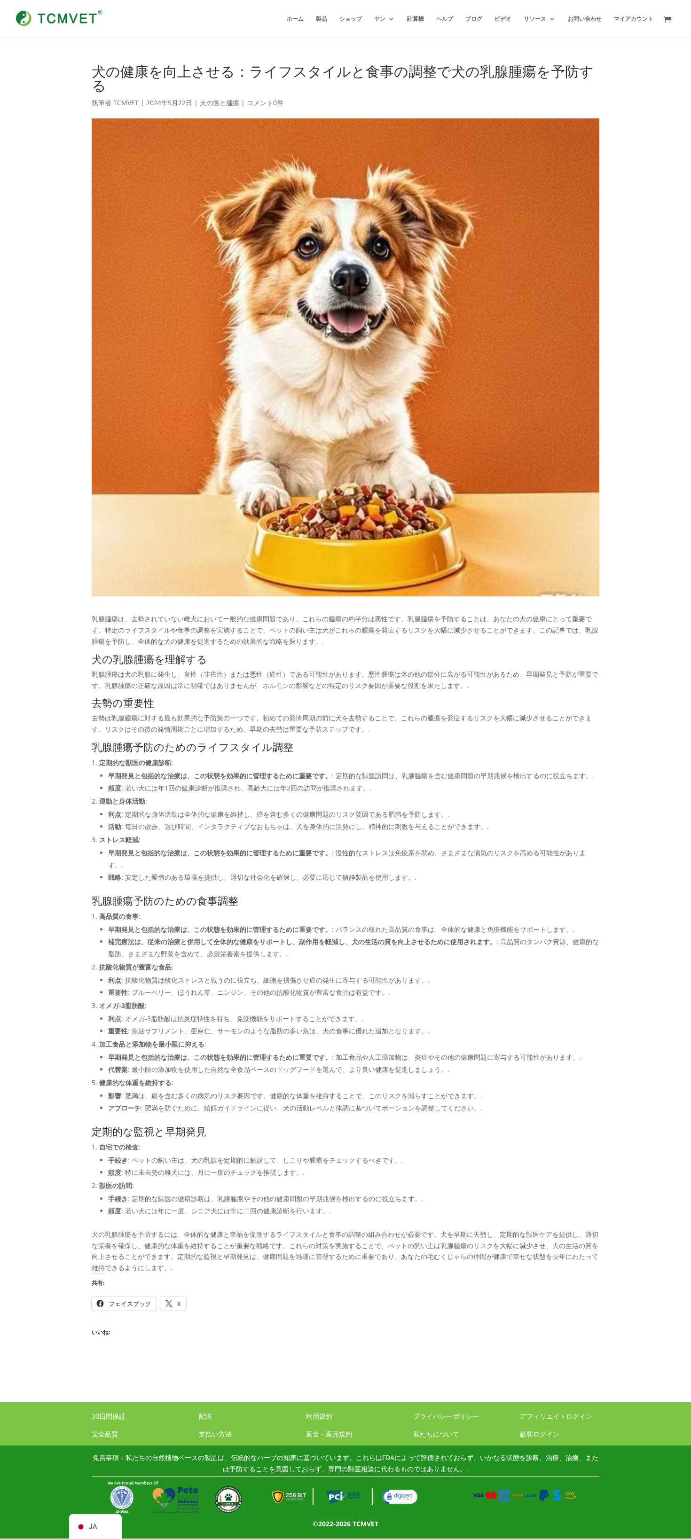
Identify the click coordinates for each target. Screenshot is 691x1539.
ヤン (379, 19)
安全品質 (105, 1434)
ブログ (473, 19)
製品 (321, 19)
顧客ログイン (539, 1434)
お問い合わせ (585, 19)
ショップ (350, 19)
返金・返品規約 (329, 1434)
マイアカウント (633, 19)
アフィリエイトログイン (556, 1416)
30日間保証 (109, 1416)
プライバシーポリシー (446, 1416)
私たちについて (436, 1434)
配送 (205, 1416)
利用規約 (319, 1416)
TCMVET (126, 102)
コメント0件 (265, 102)
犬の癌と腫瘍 (219, 102)
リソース (535, 19)
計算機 (415, 19)
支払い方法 (215, 1434)
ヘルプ (444, 19)
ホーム (295, 19)
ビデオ (503, 19)
